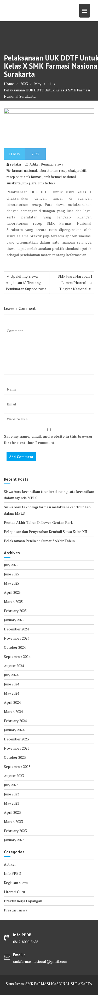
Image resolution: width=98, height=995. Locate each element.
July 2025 (11, 564)
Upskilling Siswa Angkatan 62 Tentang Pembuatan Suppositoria (26, 282)
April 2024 (12, 702)
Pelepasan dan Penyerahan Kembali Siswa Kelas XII (45, 531)
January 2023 (14, 839)
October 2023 (15, 757)
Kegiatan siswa (52, 164)
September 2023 (17, 766)
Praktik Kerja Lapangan (23, 900)
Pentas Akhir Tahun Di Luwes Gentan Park (38, 522)
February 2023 (15, 830)
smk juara (29, 183)
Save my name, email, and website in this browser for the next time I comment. (48, 439)
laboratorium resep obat (56, 170)
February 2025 (15, 610)
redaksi (15, 164)
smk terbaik (46, 183)
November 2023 (16, 748)
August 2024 (14, 665)
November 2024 (16, 638)
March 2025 (13, 601)
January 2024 (14, 729)
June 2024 (11, 683)
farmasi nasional (24, 170)
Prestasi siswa (15, 910)
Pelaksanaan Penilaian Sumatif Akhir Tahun (39, 540)
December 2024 (16, 628)
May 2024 (11, 693)
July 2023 (11, 784)
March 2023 (13, 821)
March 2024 (13, 711)
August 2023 (14, 775)
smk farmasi (33, 176)
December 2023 (16, 738)
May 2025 (11, 583)
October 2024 (15, 647)
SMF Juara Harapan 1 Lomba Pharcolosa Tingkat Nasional (75, 282)
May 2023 (11, 803)
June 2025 (11, 573)
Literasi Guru (14, 891)
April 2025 (12, 592)
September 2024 (17, 656)
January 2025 (14, 619)
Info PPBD (12, 873)
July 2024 (11, 674)
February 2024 (15, 720)
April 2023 (12, 812)
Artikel (34, 164)
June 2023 (11, 793)
